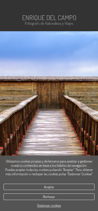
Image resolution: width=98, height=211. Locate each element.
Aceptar (49, 187)
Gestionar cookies (49, 205)
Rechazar (49, 196)
